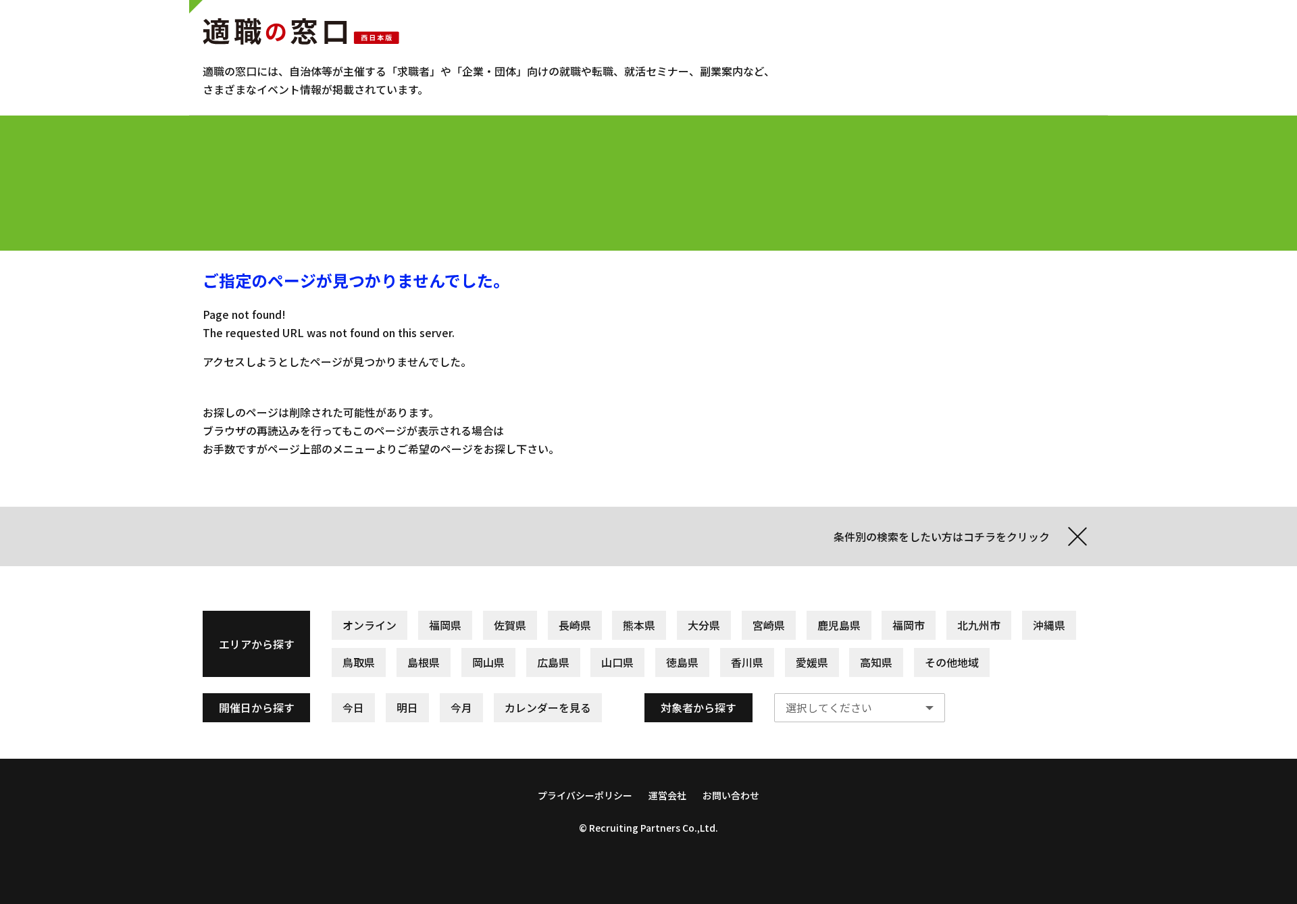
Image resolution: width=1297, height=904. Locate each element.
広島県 (553, 662)
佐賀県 (510, 625)
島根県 (423, 662)
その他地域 (952, 662)
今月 (461, 707)
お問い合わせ (731, 795)
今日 (353, 707)
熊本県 (639, 625)
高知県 (876, 662)
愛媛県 (812, 662)
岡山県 (488, 662)
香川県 (747, 662)
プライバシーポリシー (585, 795)
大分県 (704, 625)
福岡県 (445, 625)
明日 (407, 707)
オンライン (369, 625)
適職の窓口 (301, 31)
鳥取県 (358, 662)
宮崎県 (769, 625)
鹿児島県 (839, 625)
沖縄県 (1049, 625)
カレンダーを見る (548, 707)
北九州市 (978, 625)
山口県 (617, 662)
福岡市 (908, 625)
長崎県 (575, 625)
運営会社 (667, 795)
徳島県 (682, 662)
